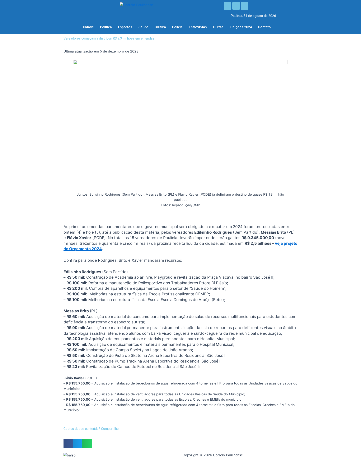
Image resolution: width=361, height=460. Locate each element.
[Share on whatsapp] (87, 443)
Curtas (218, 27)
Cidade (88, 27)
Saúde (143, 27)
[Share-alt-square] (244, 6)
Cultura (160, 27)
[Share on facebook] (68, 443)
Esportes (125, 27)
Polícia (177, 27)
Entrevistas (198, 27)
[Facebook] (227, 6)
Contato (264, 27)
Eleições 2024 (241, 27)
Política (106, 27)
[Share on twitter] (77, 443)
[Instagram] (236, 6)
